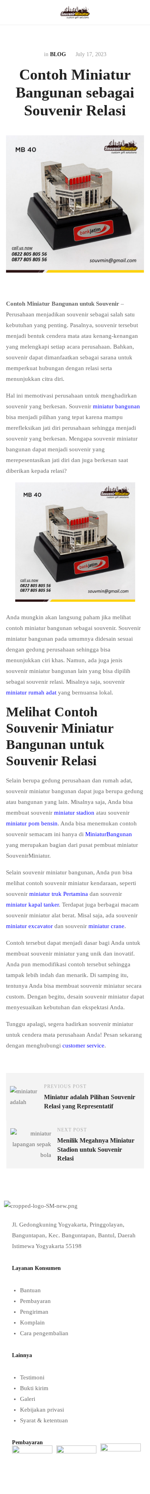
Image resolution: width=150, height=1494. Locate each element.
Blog (58, 54)
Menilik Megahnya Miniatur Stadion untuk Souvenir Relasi (95, 1149)
